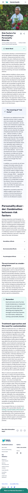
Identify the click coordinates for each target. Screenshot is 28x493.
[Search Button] (25, 2)
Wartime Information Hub (5, 463)
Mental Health (14, 2)
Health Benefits (5, 470)
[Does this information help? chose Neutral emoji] (21, 430)
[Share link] (24, 33)
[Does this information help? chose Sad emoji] (24, 430)
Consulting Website (4, 473)
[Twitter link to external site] (14, 487)
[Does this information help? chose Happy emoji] (17, 430)
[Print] (20, 33)
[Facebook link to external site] (8, 487)
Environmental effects (10, 249)
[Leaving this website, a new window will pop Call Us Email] (20, 453)
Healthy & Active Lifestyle (5, 467)
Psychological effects (9, 256)
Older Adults (4, 447)
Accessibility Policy (14, 483)
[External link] (6, 440)
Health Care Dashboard (4, 476)
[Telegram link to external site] (11, 487)
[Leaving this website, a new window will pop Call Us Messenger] (17, 453)
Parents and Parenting (6, 449)
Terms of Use (5, 483)
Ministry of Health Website (5, 460)
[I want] (3, 2)
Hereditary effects (8, 241)
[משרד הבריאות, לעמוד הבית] (7, 2)
